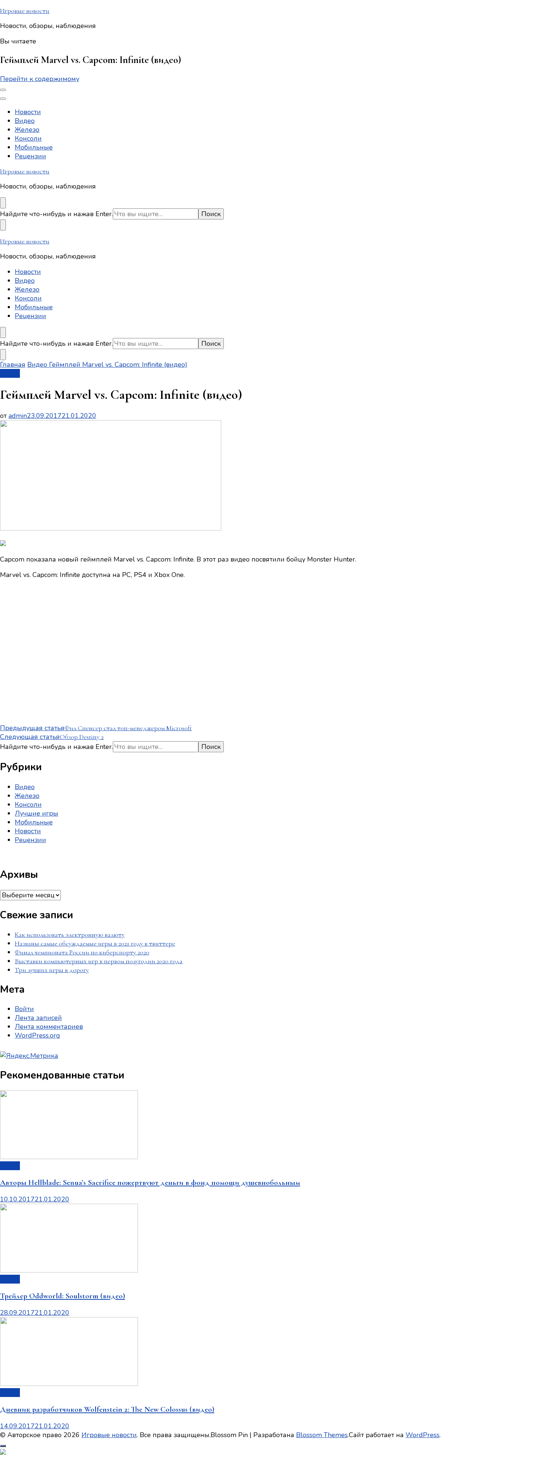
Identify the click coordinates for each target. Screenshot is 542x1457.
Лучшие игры (36, 813)
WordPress (422, 1434)
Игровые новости (24, 11)
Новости (28, 112)
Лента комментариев (49, 1026)
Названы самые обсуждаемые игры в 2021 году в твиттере (95, 943)
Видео (25, 120)
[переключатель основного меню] (3, 90)
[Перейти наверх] (3, 1446)
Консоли (28, 138)
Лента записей (38, 1017)
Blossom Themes (322, 1434)
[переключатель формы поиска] (3, 202)
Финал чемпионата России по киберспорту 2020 (82, 952)
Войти (24, 1008)
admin (17, 415)
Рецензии (30, 156)
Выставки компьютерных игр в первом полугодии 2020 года (99, 961)
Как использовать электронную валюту (70, 934)
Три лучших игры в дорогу (52, 970)
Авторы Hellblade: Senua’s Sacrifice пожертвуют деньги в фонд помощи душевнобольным (150, 1182)
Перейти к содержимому (39, 78)
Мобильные (34, 147)
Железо (27, 129)
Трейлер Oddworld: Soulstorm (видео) (62, 1296)
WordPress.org (37, 1035)
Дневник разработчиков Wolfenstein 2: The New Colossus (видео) (107, 1409)
